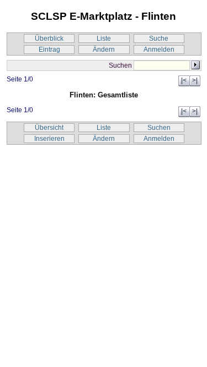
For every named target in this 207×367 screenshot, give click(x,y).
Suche (158, 38)
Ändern (104, 49)
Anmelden (159, 49)
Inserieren (49, 139)
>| (195, 80)
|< (184, 80)
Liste (104, 38)
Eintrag (49, 49)
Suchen (159, 128)
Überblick (49, 38)
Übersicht (49, 128)
